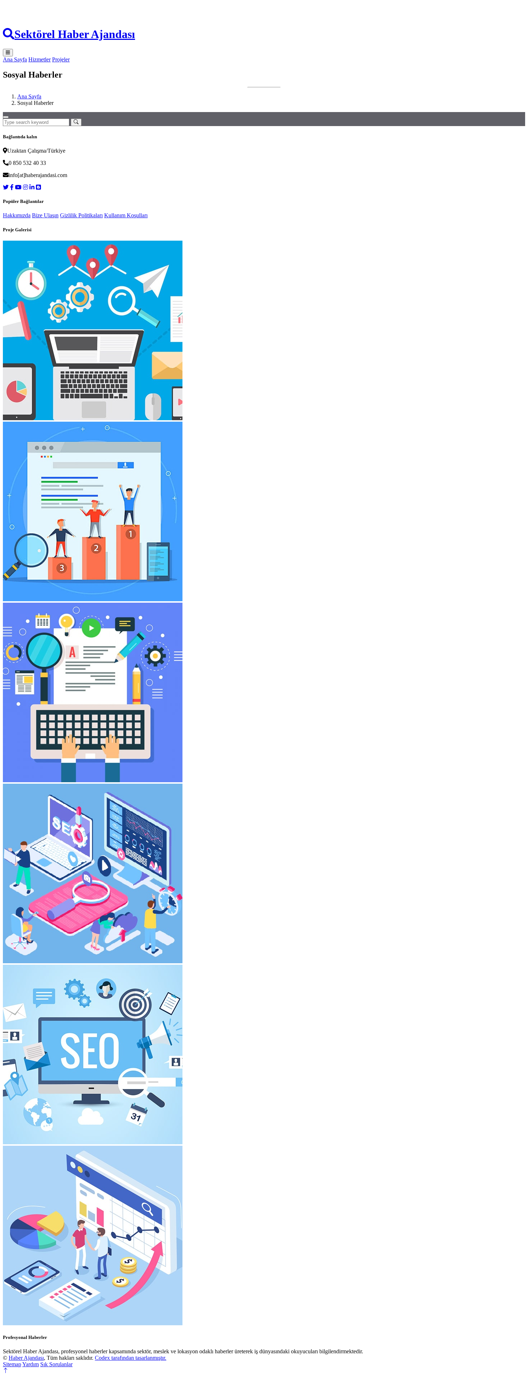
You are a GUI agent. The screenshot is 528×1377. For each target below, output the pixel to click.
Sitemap (12, 1364)
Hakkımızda (17, 215)
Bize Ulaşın (45, 215)
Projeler (61, 59)
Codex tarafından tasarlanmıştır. (130, 1358)
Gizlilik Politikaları (81, 215)
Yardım (30, 1364)
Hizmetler (39, 59)
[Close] (6, 117)
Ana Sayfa (15, 59)
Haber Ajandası (26, 1358)
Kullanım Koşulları (126, 215)
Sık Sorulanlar (56, 1364)
